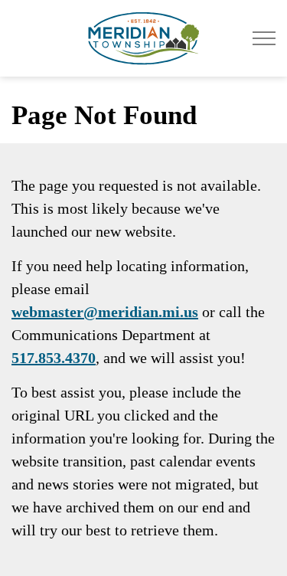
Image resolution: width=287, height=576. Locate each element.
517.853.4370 (53, 357)
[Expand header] (264, 38)
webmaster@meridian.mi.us (104, 311)
